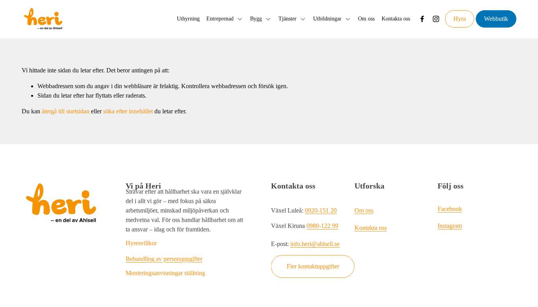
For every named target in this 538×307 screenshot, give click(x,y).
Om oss (366, 19)
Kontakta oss (396, 19)
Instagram (450, 225)
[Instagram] (436, 19)
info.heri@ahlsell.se (314, 243)
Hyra (459, 18)
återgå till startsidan (65, 111)
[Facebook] (422, 19)
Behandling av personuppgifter (164, 258)
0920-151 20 (321, 210)
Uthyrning (188, 19)
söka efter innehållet (128, 111)
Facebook (450, 208)
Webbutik (496, 18)
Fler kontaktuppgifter (313, 266)
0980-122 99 (322, 225)
